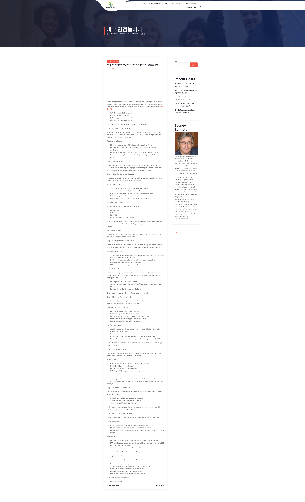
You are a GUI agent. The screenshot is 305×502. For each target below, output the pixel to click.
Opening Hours (177, 4)
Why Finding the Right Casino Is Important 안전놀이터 (129, 34)
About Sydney (191, 4)
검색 (176, 61)
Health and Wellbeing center (158, 4)
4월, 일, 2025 (160, 485)
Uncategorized (113, 61)
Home (143, 4)
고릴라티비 (178, 232)
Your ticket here (190, 8)
